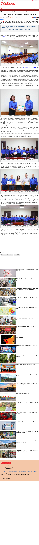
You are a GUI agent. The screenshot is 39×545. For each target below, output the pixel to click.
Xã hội (1, 11)
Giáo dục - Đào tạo (8, 11)
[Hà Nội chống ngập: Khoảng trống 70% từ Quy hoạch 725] (8, 406)
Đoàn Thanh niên (16, 254)
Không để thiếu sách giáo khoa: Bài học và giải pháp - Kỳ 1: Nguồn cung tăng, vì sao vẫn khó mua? (27, 289)
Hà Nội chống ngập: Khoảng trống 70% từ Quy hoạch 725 (27, 403)
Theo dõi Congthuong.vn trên (12, 17)
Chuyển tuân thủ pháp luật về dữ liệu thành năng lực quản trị (27, 298)
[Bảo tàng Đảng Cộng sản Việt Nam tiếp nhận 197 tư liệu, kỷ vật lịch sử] (8, 330)
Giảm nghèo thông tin (32, 6)
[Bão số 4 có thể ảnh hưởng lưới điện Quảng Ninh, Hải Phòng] (8, 378)
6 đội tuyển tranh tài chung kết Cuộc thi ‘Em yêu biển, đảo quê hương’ (27, 346)
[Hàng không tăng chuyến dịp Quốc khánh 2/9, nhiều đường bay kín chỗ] (8, 387)
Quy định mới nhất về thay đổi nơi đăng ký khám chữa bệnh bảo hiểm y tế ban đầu (27, 451)
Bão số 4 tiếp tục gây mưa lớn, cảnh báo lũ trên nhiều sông (27, 308)
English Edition (35, 0)
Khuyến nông (14, 11)
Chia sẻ (3, 19)
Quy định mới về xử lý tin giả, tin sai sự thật (25, 421)
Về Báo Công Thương (5, 471)
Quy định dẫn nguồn (34, 471)
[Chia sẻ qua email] (36, 19)
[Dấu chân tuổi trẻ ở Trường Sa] (8, 397)
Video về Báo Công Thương (13, 471)
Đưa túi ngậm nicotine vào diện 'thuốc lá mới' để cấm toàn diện (27, 270)
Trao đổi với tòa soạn (21, 471)
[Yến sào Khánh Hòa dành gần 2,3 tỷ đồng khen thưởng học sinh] (8, 368)
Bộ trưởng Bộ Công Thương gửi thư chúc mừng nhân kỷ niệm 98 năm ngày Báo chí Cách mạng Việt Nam (19, 27)
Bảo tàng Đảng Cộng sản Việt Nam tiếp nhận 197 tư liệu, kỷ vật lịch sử (26, 327)
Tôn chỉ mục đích (27, 471)
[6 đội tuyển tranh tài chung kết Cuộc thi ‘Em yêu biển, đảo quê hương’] (8, 349)
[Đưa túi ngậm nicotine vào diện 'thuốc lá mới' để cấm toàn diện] (8, 273)
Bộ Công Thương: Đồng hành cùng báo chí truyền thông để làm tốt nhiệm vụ (16, 29)
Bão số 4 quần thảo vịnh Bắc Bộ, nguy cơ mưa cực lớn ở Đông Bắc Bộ (26, 337)
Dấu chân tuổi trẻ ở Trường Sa (22, 393)
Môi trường (20, 11)
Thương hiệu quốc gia (19, 6)
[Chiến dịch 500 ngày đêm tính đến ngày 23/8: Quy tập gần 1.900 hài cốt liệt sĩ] (8, 282)
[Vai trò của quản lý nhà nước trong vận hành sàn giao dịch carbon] (8, 358)
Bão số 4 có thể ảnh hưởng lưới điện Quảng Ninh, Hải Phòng (27, 375)
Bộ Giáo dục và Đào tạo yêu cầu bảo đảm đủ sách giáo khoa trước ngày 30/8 (27, 432)
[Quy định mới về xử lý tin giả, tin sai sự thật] (8, 425)
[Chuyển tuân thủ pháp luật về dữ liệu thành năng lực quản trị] (8, 301)
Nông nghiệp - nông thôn (27, 11)
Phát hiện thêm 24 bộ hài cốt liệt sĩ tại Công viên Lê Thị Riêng (26, 413)
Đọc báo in (26, 6)
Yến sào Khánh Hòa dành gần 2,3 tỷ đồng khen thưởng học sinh (25, 365)
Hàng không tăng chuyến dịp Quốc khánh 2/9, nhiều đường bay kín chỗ (26, 384)
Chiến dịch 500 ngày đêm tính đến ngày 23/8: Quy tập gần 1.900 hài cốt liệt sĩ (27, 279)
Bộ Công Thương (6, 36)
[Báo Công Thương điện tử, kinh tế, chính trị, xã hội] (8, 3)
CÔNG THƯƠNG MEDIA (4, 6)
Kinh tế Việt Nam (11, 6)
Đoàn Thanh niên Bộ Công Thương (29, 67)
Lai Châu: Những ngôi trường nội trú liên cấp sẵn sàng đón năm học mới (26, 441)
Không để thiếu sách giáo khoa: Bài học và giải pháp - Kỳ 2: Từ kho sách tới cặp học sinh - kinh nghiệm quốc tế (27, 318)
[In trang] (38, 19)
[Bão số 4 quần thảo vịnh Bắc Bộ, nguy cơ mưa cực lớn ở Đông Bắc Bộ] (8, 339)
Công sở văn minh (10, 254)
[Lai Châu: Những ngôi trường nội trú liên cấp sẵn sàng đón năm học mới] (8, 444)
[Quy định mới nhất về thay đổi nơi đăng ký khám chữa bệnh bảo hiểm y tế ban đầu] (8, 454)
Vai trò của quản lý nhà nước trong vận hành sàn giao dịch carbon (27, 356)
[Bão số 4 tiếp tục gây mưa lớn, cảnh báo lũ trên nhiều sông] (8, 311)
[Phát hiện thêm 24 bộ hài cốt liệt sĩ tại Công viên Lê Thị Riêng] (8, 416)
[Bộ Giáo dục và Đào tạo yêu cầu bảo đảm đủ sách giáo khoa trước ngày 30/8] (8, 435)
